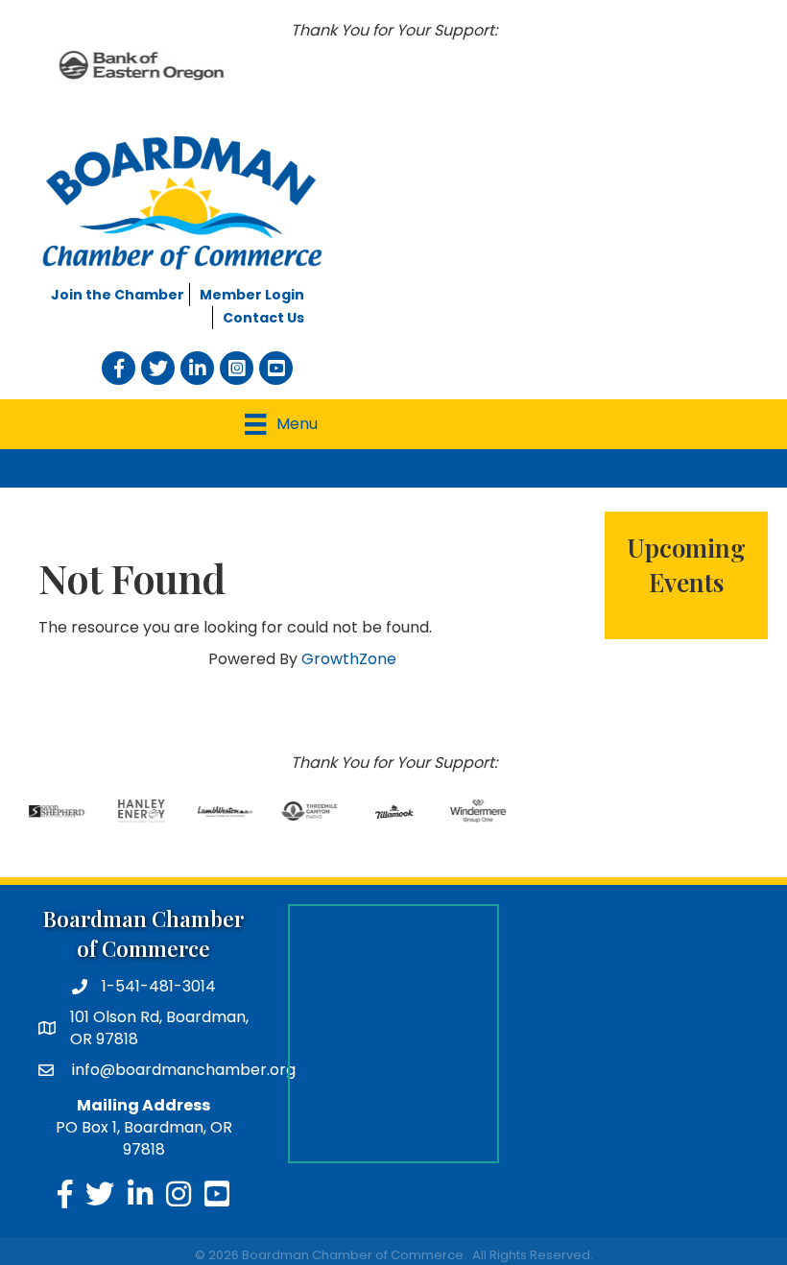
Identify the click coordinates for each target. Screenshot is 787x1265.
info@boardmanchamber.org (182, 1070)
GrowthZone (348, 659)
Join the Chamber (117, 294)
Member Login (252, 294)
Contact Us (263, 317)
